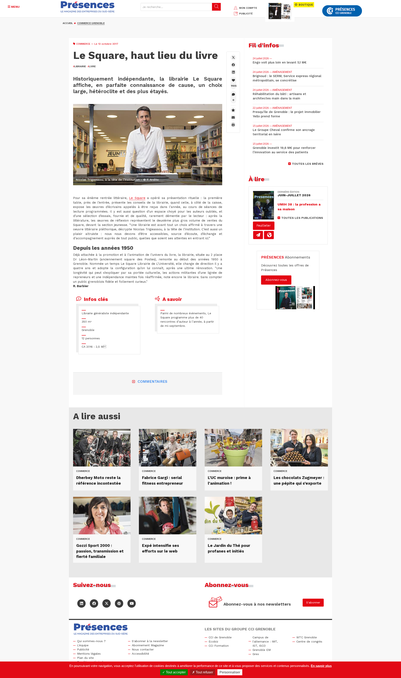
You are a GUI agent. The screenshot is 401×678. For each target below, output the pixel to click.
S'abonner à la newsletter (150, 641)
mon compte (248, 7)
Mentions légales (89, 653)
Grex (256, 654)
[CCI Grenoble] (342, 11)
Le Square (137, 198)
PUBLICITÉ (246, 13)
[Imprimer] (233, 124)
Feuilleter (263, 225)
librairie (79, 66)
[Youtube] (131, 603)
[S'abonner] (215, 602)
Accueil (68, 23)
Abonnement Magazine (148, 645)
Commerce (83, 43)
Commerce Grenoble (91, 23)
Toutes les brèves (308, 163)
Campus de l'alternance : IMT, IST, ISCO (265, 641)
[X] (233, 57)
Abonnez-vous (276, 280)
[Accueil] (87, 7)
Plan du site (85, 657)
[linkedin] (233, 72)
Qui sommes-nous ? (91, 641)
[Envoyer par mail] (233, 117)
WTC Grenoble (306, 637)
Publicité (83, 649)
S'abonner (313, 602)
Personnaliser (230, 672)
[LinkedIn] (81, 603)
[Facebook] (233, 64)
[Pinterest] (119, 603)
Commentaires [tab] (152, 381)
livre (92, 66)
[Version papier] (258, 235)
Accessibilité (140, 653)
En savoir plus (321, 666)
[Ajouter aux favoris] (233, 110)
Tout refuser (204, 672)
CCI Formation (219, 645)
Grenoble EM (262, 649)
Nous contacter (143, 649)
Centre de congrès (309, 641)
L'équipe (83, 645)
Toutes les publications (302, 217)
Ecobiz (213, 641)
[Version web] (269, 235)
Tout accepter (175, 672)
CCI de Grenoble (220, 637)
